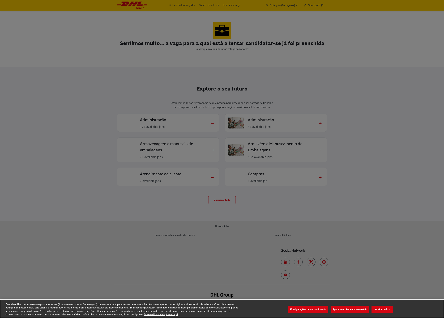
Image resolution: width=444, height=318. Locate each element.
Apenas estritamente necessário (349, 309)
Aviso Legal (172, 314)
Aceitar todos (382, 309)
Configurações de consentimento (308, 309)
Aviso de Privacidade (154, 314)
